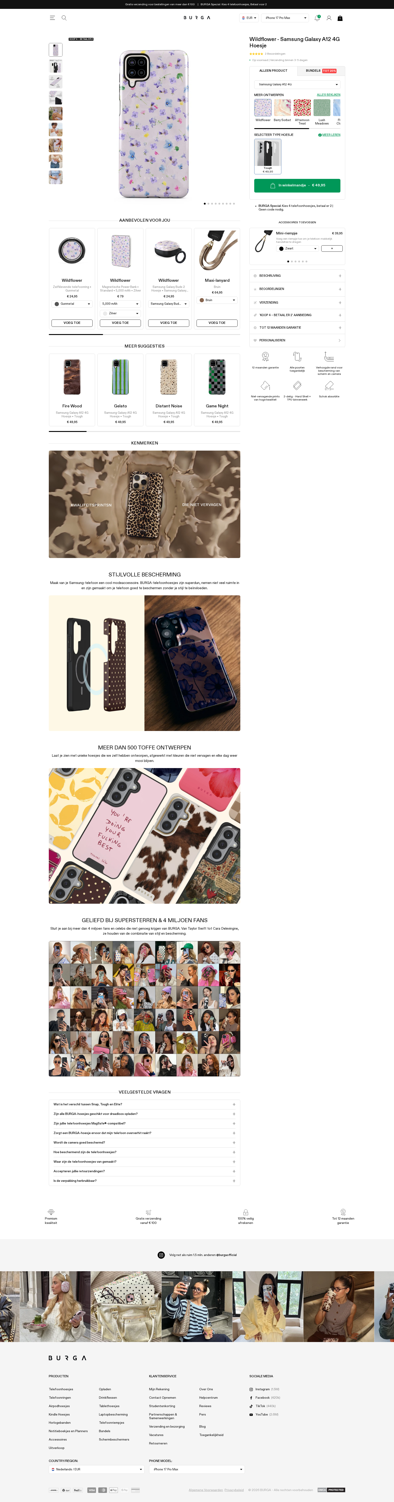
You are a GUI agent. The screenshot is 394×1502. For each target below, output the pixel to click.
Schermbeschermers (114, 1439)
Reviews (205, 1406)
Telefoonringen (60, 1397)
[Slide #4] (219, 204)
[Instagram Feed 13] (55, 1306)
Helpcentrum (208, 1397)
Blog (202, 1426)
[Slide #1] (208, 204)
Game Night (217, 406)
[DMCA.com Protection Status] (331, 1490)
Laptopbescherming (113, 1414)
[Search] (64, 18)
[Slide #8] (234, 204)
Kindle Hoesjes (59, 1414)
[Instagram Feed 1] (197, 1306)
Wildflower (72, 281)
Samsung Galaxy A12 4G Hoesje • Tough (72, 414)
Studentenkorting (162, 1406)
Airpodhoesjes (59, 1406)
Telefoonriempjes (111, 1422)
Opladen (105, 1389)
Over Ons (206, 1389)
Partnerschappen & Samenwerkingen (163, 1416)
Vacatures (156, 1435)
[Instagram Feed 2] (268, 1306)
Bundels (321, 71)
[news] (317, 18)
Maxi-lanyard (217, 281)
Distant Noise (169, 406)
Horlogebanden (60, 1422)
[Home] (197, 18)
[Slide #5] (223, 204)
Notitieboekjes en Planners (68, 1431)
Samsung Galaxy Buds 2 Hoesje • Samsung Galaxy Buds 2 (168, 289)
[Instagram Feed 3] (338, 1306)
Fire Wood (72, 406)
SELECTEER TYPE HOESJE (273, 135)
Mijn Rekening (159, 1389)
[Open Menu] (52, 18)
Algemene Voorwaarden (206, 1490)
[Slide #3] (216, 204)
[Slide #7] (230, 204)
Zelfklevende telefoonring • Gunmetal (72, 289)
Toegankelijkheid (211, 1435)
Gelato (120, 406)
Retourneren (158, 1443)
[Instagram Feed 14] (126, 1306)
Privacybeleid (234, 1490)
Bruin (217, 287)
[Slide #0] (205, 204)
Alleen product (273, 71)
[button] (267, 54)
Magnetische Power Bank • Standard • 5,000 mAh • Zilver (120, 289)
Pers (202, 1414)
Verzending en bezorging (167, 1426)
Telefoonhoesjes (61, 1389)
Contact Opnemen (162, 1397)
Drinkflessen (108, 1397)
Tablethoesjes (109, 1406)
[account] (329, 18)
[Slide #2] (212, 204)
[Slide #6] (227, 204)
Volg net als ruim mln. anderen (203, 1255)
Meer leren (331, 135)
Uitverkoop (57, 1448)
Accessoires (58, 1439)
